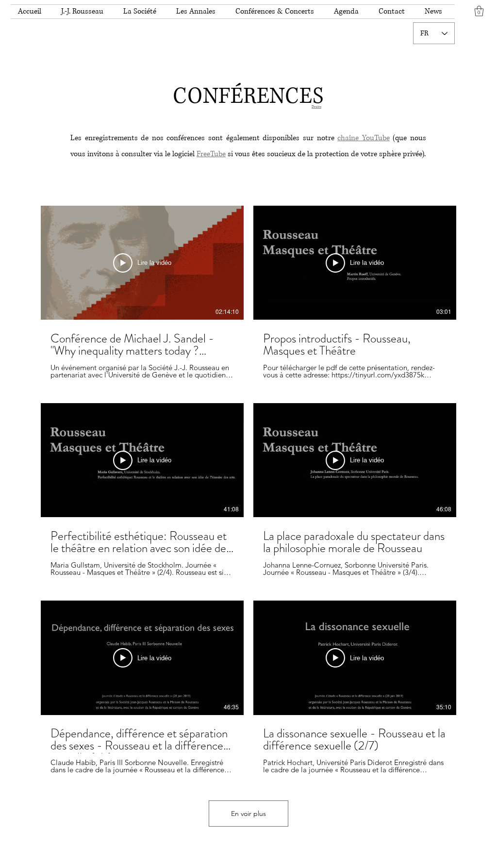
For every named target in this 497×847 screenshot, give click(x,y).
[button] (85, 11)
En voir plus (248, 813)
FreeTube (211, 154)
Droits (316, 106)
